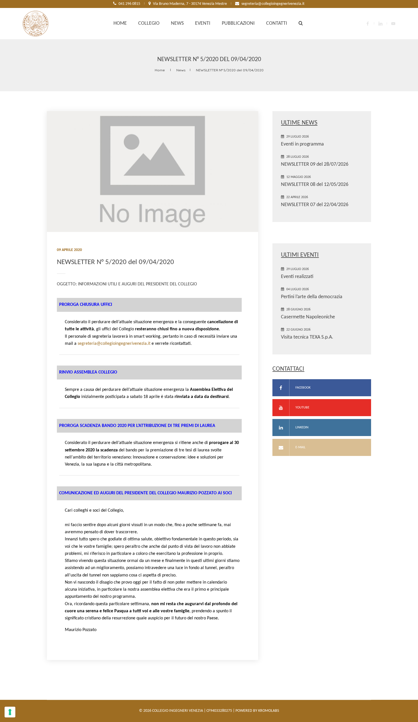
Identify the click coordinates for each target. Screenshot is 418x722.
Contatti (276, 23)
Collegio (149, 23)
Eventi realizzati (297, 276)
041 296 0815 (129, 4)
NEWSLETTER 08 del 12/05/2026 (314, 184)
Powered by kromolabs (257, 711)
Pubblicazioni (238, 23)
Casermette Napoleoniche (308, 317)
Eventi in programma (302, 144)
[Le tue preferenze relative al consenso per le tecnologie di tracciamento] (10, 712)
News (177, 23)
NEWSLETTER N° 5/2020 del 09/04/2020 (230, 70)
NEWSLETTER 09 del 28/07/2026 (314, 164)
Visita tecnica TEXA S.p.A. (307, 337)
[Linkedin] (380, 24)
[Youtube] (393, 24)
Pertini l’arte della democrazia (311, 297)
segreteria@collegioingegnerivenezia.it (273, 4)
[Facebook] (368, 24)
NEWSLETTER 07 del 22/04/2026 (314, 205)
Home (120, 23)
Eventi (202, 23)
